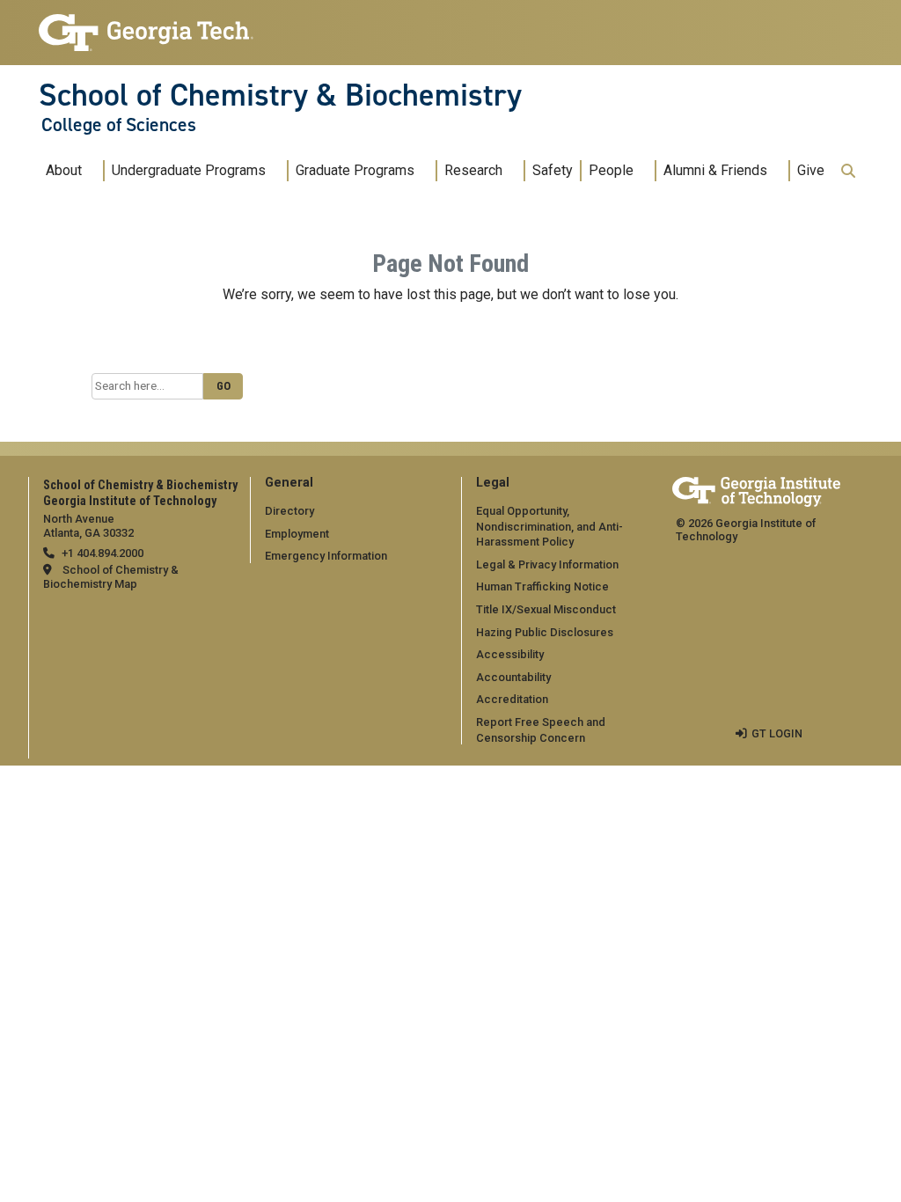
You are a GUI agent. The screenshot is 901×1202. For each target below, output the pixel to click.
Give (810, 170)
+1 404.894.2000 (102, 553)
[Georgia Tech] (756, 488)
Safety (552, 170)
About (64, 170)
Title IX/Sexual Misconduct (546, 609)
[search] (848, 171)
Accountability (513, 677)
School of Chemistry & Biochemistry (280, 95)
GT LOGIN (776, 733)
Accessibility (510, 654)
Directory (289, 510)
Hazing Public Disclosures (544, 632)
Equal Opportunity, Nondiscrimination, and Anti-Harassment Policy (549, 526)
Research (473, 170)
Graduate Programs (355, 170)
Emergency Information (326, 555)
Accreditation (512, 699)
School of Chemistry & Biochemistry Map (111, 576)
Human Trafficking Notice (542, 586)
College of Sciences (118, 125)
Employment (297, 533)
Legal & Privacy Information (547, 564)
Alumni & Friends (715, 170)
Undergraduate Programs (189, 170)
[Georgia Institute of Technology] (146, 25)
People (611, 170)
